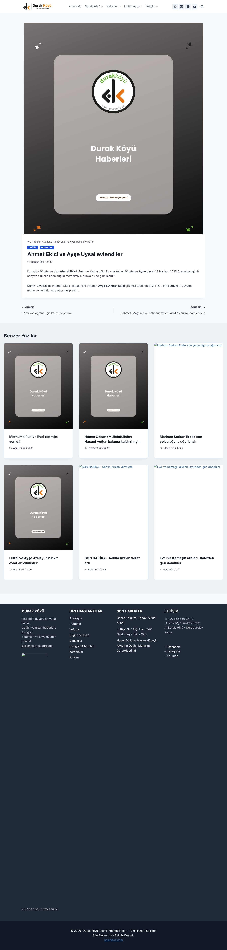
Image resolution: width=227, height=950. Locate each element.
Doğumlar (75, 640)
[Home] (28, 241)
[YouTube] (194, 6)
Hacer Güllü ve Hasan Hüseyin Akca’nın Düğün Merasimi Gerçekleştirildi (137, 645)
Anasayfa (75, 6)
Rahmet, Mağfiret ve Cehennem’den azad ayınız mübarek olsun (163, 310)
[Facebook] (188, 6)
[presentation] (38, 386)
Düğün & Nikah (79, 635)
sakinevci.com (113, 940)
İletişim (74, 657)
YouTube (172, 656)
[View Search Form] (202, 7)
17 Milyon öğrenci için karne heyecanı (46, 310)
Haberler (47, 247)
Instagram (173, 651)
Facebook (173, 647)
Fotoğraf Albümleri (81, 646)
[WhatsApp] (175, 6)
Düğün (33, 247)
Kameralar (76, 652)
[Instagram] (181, 6)
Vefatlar (74, 629)
